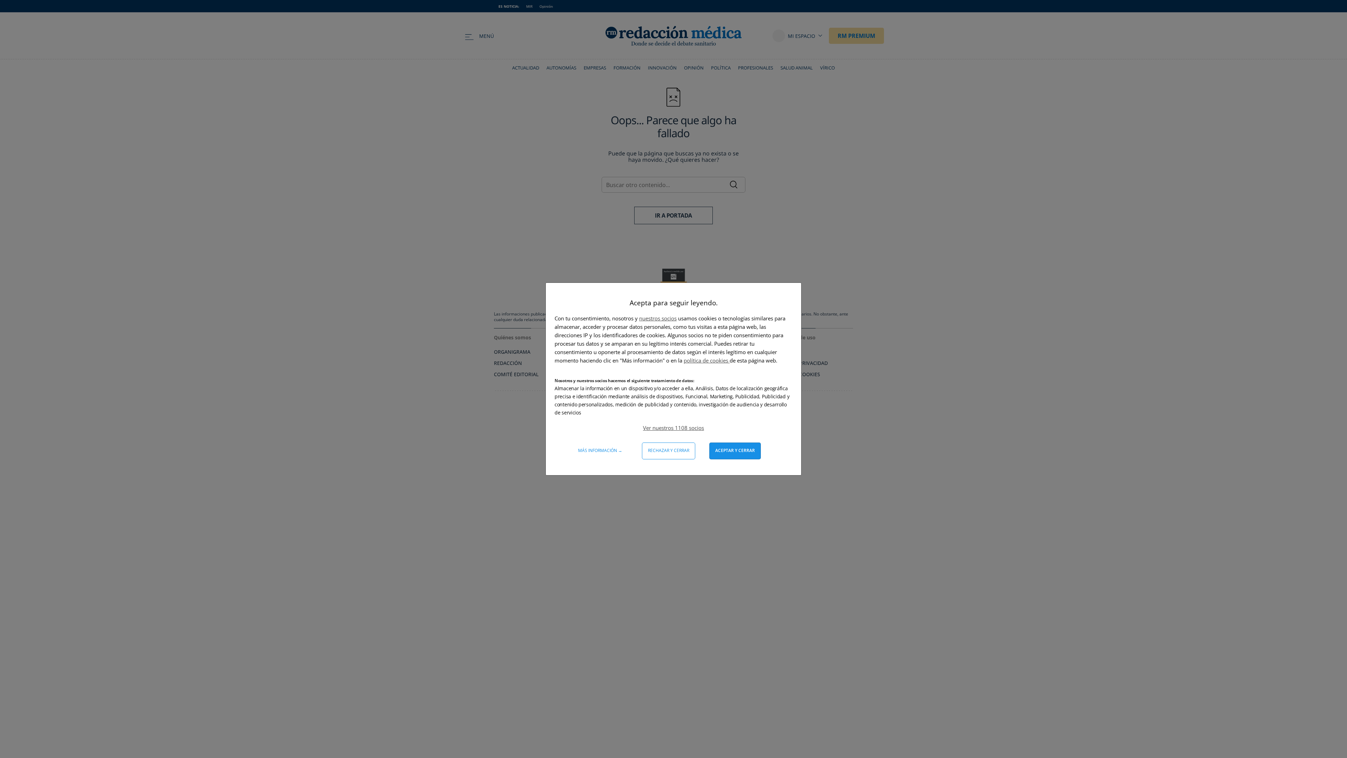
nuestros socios (658, 318)
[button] (673, 428)
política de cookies (707, 360)
